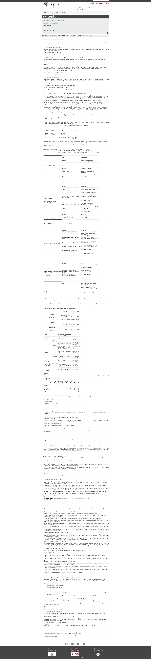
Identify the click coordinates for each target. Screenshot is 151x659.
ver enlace (53, 485)
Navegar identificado (87, 0)
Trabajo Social (64, 12)
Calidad (88, 8)
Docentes (71, 8)
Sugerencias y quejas (75, 650)
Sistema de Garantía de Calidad (86, 35)
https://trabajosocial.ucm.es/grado (62, 43)
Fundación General (52, 650)
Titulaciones (54, 8)
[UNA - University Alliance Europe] (98, 654)
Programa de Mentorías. (72, 468)
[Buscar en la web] (108, 0)
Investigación (96, 8)
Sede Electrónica (51, 648)
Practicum (65, 454)
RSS (107, 657)
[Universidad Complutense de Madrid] (51, 4)
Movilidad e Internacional (80, 8)
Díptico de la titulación (49, 30)
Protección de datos (95, 657)
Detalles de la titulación (48, 28)
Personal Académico (68, 35)
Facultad (46, 8)
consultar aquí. (55, 118)
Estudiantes (63, 8)
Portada (44, 12)
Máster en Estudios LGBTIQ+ (49, 401)
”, (84, 457)
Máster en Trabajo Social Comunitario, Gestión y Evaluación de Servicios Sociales (58, 399)
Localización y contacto (67, 657)
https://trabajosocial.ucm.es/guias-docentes (81, 415)
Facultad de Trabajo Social (98, 3)
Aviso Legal (81, 657)
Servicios (104, 8)
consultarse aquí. (58, 423)
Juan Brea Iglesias (53, 23)
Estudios (48, 12)
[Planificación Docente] (107, 33)
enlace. (62, 117)
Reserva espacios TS (98, 650)
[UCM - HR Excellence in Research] (52, 654)
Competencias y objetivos (52, 35)
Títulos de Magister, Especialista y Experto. (51, 403)
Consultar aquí (80, 89)
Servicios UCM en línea (76, 648)
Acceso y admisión (47, 25)
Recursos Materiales (76, 35)
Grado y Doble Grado (55, 12)
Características (45, 35)
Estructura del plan (61, 35)
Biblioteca (96, 648)
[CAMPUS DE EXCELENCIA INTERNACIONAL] (75, 654)
